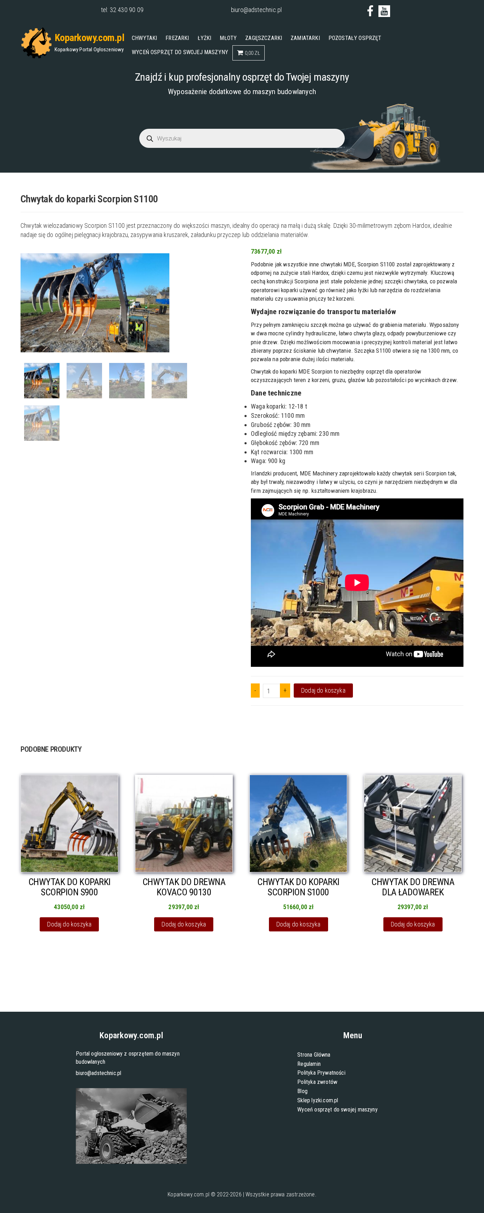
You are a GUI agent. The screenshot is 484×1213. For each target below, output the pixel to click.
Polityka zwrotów (317, 1082)
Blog (302, 1091)
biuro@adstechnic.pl (256, 9)
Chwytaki (144, 38)
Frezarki (177, 38)
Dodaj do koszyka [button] (69, 924)
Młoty (228, 38)
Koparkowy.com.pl (89, 38)
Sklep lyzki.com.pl (317, 1100)
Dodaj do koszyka (323, 690)
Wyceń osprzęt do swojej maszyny (180, 52)
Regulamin (309, 1064)
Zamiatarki (305, 38)
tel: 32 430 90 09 (122, 9)
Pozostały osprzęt (355, 38)
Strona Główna (313, 1054)
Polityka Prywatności (321, 1072)
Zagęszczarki (263, 38)
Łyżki (205, 38)
